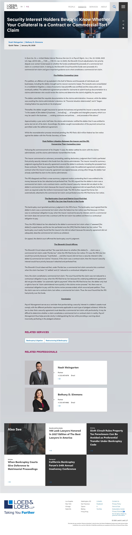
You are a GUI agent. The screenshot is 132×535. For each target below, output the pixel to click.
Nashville (68, 509)
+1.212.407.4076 (63, 375)
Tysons (83, 506)
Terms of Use (116, 506)
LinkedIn (99, 501)
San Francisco (85, 504)
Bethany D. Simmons (34, 42)
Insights (82, 6)
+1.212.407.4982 (63, 402)
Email (73, 375)
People (71, 6)
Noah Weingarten (16, 42)
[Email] (123, 21)
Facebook (100, 504)
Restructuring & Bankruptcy (56, 340)
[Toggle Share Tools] (123, 24)
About (104, 6)
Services (93, 6)
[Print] (123, 28)
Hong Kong (84, 511)
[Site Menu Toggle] (123, 6)
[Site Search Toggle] (114, 6)
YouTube (99, 509)
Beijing (83, 509)
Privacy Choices (117, 511)
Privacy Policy (116, 504)
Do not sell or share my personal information (119, 514)
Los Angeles (69, 501)
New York (68, 504)
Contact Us (115, 501)
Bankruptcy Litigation (34, 340)
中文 (27, 7)
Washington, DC (86, 501)
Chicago (68, 506)
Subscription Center (118, 509)
